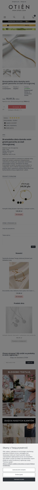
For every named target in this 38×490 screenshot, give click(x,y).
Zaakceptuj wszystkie (19, 479)
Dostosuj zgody (19, 474)
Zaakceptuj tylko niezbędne (19, 469)
